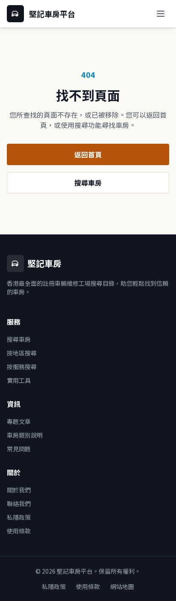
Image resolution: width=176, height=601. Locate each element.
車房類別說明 (25, 435)
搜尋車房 (88, 183)
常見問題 (19, 448)
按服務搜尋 (22, 366)
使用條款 (19, 531)
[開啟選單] (160, 13)
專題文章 (19, 421)
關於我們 (19, 490)
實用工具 (19, 380)
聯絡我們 (19, 503)
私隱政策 (19, 517)
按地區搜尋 (22, 353)
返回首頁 (88, 154)
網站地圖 (122, 586)
